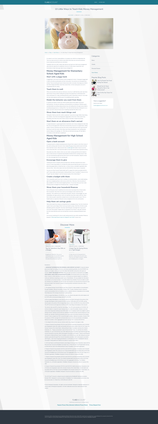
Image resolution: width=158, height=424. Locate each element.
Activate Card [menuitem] (102, 2)
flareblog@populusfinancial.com (101, 105)
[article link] (55, 236)
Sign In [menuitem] (95, 2)
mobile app (70, 147)
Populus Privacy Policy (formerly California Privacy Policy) (72, 405)
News (93, 60)
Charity (93, 64)
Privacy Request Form (95, 405)
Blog (50, 52)
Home (46, 52)
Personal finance (96, 68)
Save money (71, 15)
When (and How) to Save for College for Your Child (62, 217)
